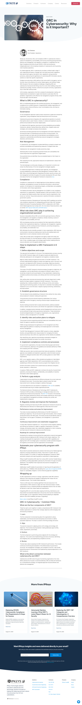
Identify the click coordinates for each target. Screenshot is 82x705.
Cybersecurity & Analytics (37, 682)
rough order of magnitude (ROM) (53, 469)
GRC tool (50, 385)
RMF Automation (36, 689)
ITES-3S (50, 689)
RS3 (49, 692)
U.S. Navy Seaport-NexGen (54, 694)
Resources (64, 3)
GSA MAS (51, 687)
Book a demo (23, 499)
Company (50, 3)
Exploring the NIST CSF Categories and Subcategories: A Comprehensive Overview (65, 613)
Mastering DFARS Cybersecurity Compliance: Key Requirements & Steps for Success (15, 613)
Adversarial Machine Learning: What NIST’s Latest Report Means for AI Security (41, 613)
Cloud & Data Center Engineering (39, 684)
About (72, 682)
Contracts (43, 3)
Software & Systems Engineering (39, 687)
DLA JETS (51, 684)
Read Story (8, 626)
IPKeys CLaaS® (65, 682)
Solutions (29, 3)
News (72, 684)
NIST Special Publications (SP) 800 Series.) (36, 207)
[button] (75, 3)
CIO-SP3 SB (51, 682)
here (53, 177)
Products (36, 3)
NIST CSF (45, 393)
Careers (57, 3)
